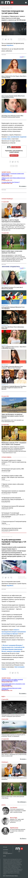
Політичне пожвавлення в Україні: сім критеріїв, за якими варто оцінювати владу (18, 811)
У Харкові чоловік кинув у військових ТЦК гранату (13, 485)
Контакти (5, 849)
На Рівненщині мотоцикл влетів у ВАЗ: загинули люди (13, 469)
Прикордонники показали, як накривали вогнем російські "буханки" (13, 491)
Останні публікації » (7, 198)
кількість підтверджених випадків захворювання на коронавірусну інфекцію (14, 631)
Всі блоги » (23, 838)
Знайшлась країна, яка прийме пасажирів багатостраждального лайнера (12, 680)
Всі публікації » (22, 802)
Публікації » (5, 762)
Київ (16, 165)
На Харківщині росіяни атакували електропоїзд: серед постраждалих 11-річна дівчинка (13, 499)
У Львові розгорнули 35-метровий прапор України (14, 522)
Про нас (5, 847)
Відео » (4, 696)
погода (12, 165)
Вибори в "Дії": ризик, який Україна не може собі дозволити (17, 821)
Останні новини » (7, 457)
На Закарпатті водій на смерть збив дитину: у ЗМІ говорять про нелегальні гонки (13, 477)
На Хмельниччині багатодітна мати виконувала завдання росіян (12, 529)
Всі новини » (22, 186)
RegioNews (10, 45)
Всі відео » (23, 759)
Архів (4, 856)
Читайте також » (6, 172)
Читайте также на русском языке (22, 39)
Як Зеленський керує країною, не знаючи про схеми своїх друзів (17, 831)
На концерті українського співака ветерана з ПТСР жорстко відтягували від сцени (14, 462)
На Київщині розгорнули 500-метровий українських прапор (13, 507)
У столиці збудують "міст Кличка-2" (11, 182)
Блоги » (4, 805)
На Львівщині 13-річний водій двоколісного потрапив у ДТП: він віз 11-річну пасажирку (14, 514)
